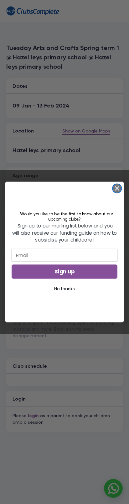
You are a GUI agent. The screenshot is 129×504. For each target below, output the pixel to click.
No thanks (64, 289)
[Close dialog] (116, 188)
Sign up (64, 271)
